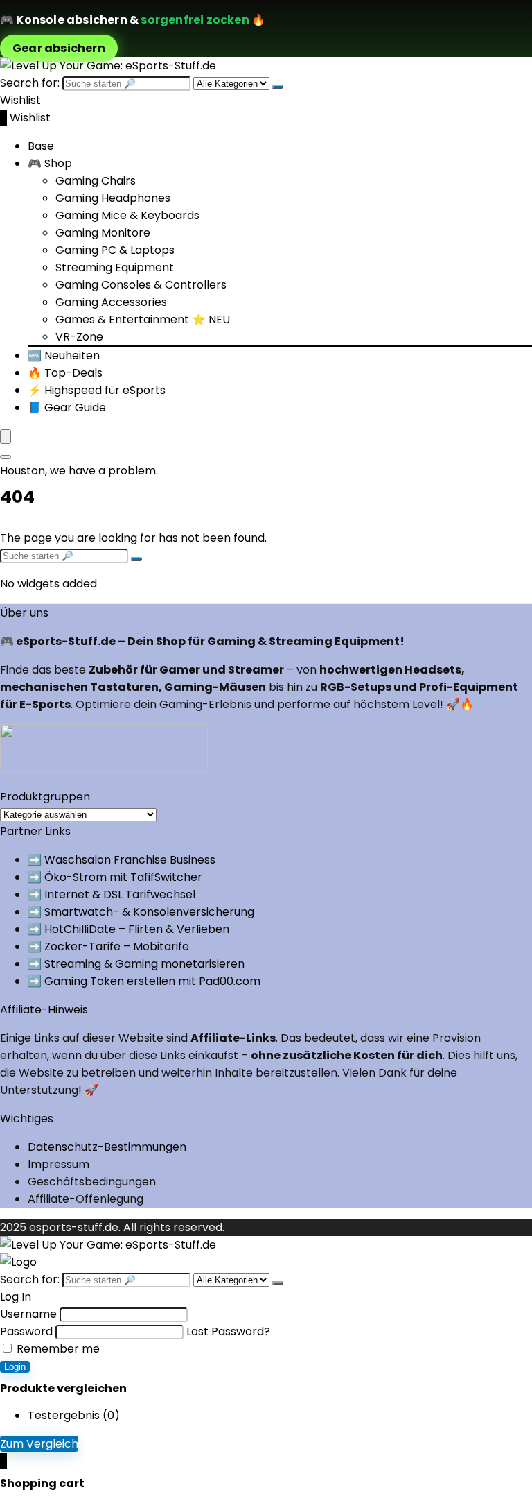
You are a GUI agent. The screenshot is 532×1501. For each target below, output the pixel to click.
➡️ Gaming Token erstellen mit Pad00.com (144, 981)
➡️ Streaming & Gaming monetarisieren (136, 964)
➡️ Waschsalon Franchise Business (121, 860)
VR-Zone (79, 337)
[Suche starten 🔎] (277, 87)
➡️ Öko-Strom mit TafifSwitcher (115, 877)
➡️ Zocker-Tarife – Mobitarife (108, 946)
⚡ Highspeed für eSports (97, 390)
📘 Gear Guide (67, 407)
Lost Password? (228, 1331)
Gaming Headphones (112, 198)
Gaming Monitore (102, 233)
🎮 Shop (50, 163)
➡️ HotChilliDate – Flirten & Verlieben (128, 929)
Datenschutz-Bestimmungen (107, 1147)
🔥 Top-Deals (65, 373)
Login (15, 1367)
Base (41, 146)
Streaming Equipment (114, 267)
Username (28, 1314)
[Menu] (5, 436)
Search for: (30, 83)
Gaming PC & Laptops (115, 250)
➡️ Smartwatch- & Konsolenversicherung (141, 912)
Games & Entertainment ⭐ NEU (142, 319)
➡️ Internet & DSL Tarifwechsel (111, 894)
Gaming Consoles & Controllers (141, 285)
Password (26, 1331)
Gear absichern (58, 48)
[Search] (5, 457)
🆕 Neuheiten (64, 355)
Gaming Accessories (111, 302)
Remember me (57, 1349)
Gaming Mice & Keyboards (127, 215)
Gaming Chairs (95, 181)
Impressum (58, 1164)
